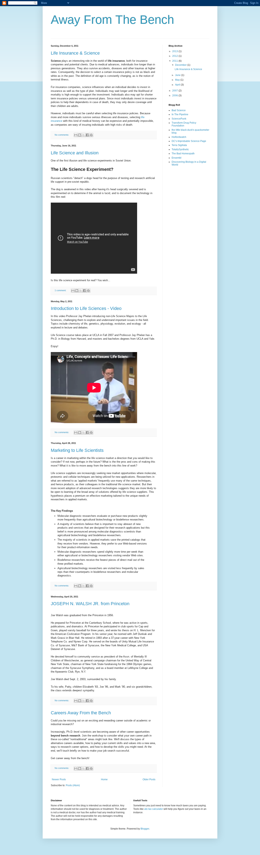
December (181, 65)
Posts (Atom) (73, 785)
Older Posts (149, 779)
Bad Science (179, 110)
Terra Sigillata (179, 145)
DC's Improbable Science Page (189, 141)
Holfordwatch (179, 137)
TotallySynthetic (180, 149)
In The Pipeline (180, 114)
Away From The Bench (112, 19)
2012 (175, 56)
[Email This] (76, 135)
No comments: (62, 135)
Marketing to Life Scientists (77, 450)
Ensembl (176, 157)
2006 (175, 95)
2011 (175, 60)
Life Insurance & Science (75, 53)
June (178, 75)
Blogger (145, 828)
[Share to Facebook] (87, 135)
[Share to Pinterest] (91, 135)
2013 (175, 51)
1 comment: (61, 290)
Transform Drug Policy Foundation (184, 124)
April (178, 84)
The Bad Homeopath (183, 153)
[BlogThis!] (80, 135)
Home (104, 779)
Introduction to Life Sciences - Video (86, 308)
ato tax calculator (153, 809)
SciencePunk (179, 118)
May (177, 79)
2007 (175, 90)
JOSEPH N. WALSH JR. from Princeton (90, 603)
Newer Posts (59, 779)
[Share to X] (83, 135)
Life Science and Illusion (75, 152)
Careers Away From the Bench (81, 712)
